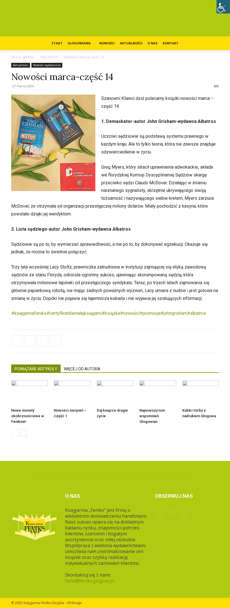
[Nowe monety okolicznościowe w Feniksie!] (29, 393)
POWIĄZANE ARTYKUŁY (36, 369)
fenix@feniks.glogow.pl (89, 581)
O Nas (153, 43)
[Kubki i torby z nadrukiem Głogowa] (200, 393)
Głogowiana (79, 43)
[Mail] (185, 513)
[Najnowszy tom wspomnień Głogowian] (157, 393)
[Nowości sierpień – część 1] (72, 393)
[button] (212, 43)
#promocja (149, 313)
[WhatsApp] (42, 341)
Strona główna (22, 57)
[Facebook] (16, 341)
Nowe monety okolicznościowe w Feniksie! (27, 416)
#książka (111, 313)
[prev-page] (14, 432)
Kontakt (170, 43)
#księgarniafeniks (29, 313)
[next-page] (23, 432)
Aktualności (131, 43)
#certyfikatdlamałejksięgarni (74, 313)
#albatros (196, 313)
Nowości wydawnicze (47, 65)
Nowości (107, 43)
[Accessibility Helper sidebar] (223, 6)
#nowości (129, 313)
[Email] (55, 341)
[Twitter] (29, 341)
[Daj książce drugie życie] (115, 393)
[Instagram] (172, 513)
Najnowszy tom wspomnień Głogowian (152, 416)
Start (57, 43)
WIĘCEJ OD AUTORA (82, 369)
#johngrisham (173, 313)
